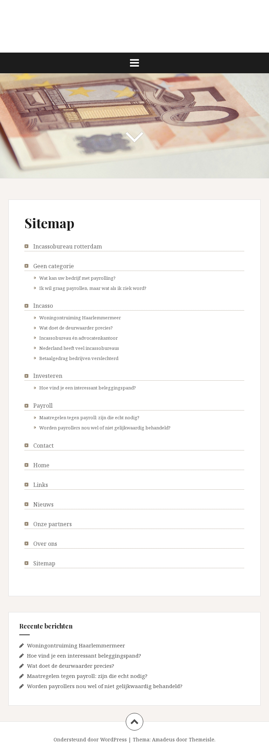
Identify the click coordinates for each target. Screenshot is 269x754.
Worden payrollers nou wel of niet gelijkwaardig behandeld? (105, 427)
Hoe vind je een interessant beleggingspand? (87, 388)
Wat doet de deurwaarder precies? (76, 328)
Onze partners (52, 524)
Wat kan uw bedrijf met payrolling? (77, 278)
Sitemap (44, 563)
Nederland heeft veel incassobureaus (79, 348)
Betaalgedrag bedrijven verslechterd (78, 358)
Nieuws (43, 504)
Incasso (43, 306)
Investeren (47, 376)
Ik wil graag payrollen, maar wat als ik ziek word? (92, 288)
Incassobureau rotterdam (67, 246)
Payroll (43, 405)
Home (41, 465)
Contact (43, 445)
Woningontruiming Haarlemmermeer (80, 317)
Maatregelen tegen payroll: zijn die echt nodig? (89, 417)
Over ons (45, 544)
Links (40, 485)
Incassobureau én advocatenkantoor (78, 338)
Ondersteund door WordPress (90, 739)
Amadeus (163, 739)
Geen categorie (53, 266)
